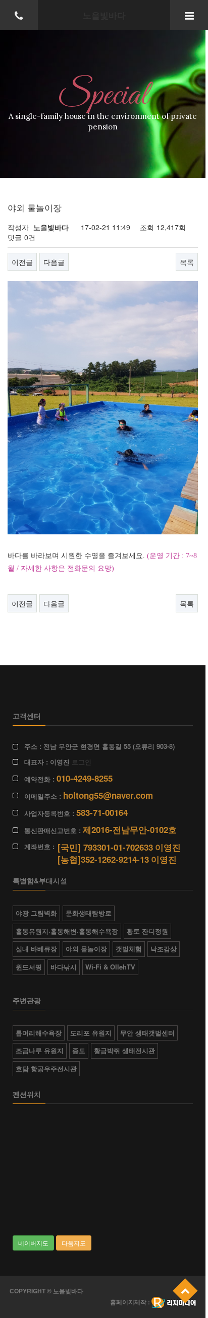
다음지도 (74, 1242)
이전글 (22, 262)
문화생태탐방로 (89, 913)
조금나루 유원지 (40, 1050)
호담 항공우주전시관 (46, 1068)
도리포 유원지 (91, 1032)
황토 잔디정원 (147, 931)
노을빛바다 (104, 15)
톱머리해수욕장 (39, 1032)
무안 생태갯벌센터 (147, 1032)
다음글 (54, 262)
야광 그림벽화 (36, 913)
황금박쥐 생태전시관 (124, 1050)
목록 (187, 262)
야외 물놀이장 (86, 948)
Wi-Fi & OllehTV (110, 967)
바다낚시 (63, 967)
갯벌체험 (129, 948)
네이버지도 (33, 1242)
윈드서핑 (29, 967)
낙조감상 (163, 948)
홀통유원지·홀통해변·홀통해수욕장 (67, 931)
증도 (78, 1050)
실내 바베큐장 (36, 948)
